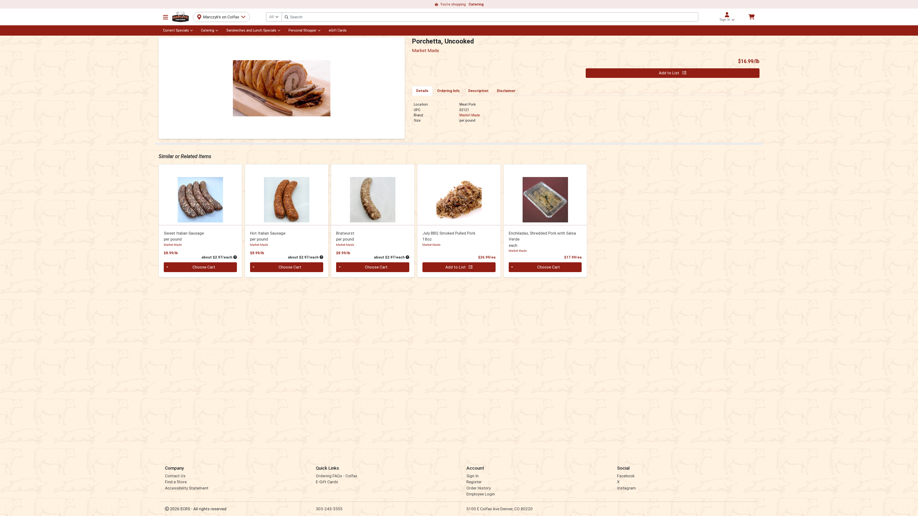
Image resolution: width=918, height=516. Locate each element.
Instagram (626, 488)
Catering (207, 30)
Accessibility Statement (186, 488)
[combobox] (490, 17)
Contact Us (175, 475)
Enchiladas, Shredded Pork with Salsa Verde (542, 239)
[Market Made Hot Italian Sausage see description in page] (286, 194)
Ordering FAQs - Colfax (336, 475)
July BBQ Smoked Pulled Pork (448, 236)
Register (474, 481)
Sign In (472, 475)
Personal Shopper (303, 30)
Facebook (625, 475)
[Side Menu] (165, 17)
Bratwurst (345, 236)
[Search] (286, 17)
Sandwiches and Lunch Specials (251, 30)
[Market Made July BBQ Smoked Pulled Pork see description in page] (459, 194)
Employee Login (480, 494)
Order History (478, 488)
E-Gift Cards (327, 481)
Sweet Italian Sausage (184, 236)
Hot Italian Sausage (267, 236)
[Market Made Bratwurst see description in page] (373, 194)
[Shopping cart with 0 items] (751, 17)
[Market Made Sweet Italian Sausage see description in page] (200, 194)
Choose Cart (203, 267)
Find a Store (176, 481)
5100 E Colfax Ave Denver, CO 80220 (499, 508)
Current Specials (176, 30)
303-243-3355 (329, 508)
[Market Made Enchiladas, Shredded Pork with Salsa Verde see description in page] (545, 194)
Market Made (469, 115)
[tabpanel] (586, 114)
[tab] (422, 91)
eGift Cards (338, 30)
